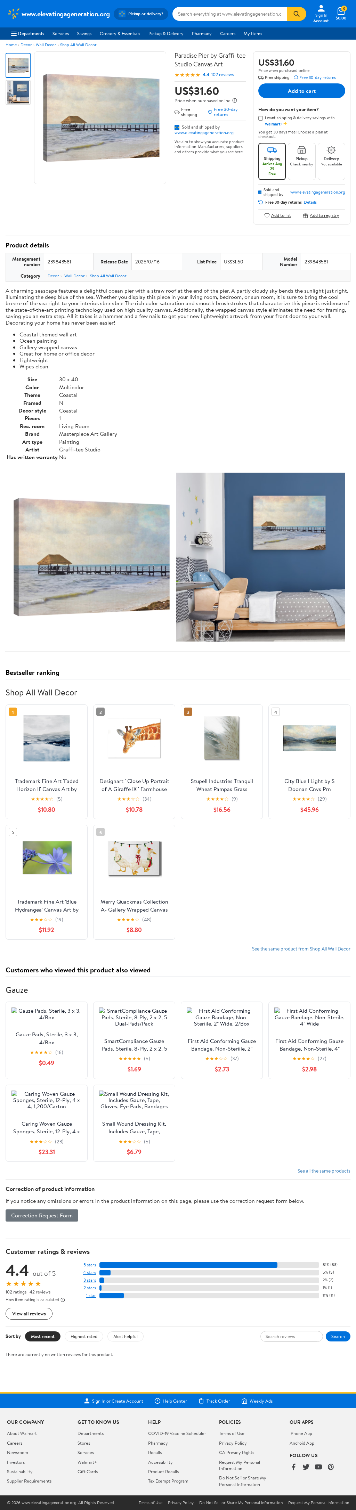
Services (60, 33)
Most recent (43, 1336)
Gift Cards (88, 1471)
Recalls (155, 1452)
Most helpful (125, 1336)
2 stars (89, 1287)
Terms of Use (231, 1433)
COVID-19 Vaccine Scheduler (177, 1433)
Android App (302, 1443)
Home (11, 45)
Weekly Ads (261, 1401)
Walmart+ (87, 1462)
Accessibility (160, 1462)
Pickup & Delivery (166, 33)
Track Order (218, 1401)
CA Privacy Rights (236, 1452)
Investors (16, 1462)
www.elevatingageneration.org (204, 132)
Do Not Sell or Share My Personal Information (242, 1481)
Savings (84, 33)
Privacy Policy (233, 1443)
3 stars (89, 1280)
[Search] (296, 14)
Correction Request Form (42, 1215)
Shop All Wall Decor (78, 45)
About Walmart (22, 1433)
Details (310, 202)
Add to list (281, 215)
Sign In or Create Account (117, 1401)
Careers (227, 33)
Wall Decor (46, 45)
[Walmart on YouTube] (318, 1467)
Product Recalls (163, 1471)
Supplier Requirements (29, 1481)
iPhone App (301, 1433)
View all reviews (29, 1313)
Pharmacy (202, 33)
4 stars (89, 1272)
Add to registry (324, 215)
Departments (31, 33)
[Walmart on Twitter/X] (306, 1467)
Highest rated (84, 1336)
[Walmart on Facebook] (293, 1467)
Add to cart (302, 91)
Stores (84, 1443)
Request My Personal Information (239, 1465)
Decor (26, 45)
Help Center (175, 1401)
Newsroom (17, 1452)
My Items (253, 33)
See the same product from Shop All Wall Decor (301, 948)
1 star (91, 1295)
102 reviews (222, 74)
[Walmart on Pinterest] (331, 1467)
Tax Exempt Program (168, 1481)
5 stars (89, 1264)
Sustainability (20, 1471)
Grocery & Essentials (120, 33)
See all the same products (324, 1170)
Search (338, 1336)
